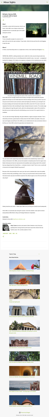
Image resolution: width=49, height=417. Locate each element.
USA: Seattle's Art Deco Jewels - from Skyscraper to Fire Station (22, 391)
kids (13, 233)
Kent (10, 233)
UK (16, 233)
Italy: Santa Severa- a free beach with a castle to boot (20, 347)
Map (43, 49)
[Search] (17, 2)
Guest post (5, 233)
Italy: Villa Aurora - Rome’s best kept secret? (18, 285)
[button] (3, 20)
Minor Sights (9, 2)
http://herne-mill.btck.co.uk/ (19, 219)
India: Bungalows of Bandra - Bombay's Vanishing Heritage (21, 270)
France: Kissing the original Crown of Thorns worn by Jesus (21, 316)
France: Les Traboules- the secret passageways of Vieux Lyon (22, 376)
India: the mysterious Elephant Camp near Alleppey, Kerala (21, 362)
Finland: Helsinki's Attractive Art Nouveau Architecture (20, 406)
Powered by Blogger (25, 412)
